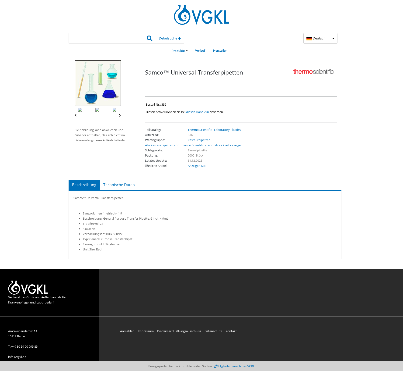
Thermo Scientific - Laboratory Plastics (214, 130)
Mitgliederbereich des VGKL (236, 366)
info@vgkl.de (17, 357)
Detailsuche (168, 38)
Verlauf (200, 50)
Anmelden (127, 331)
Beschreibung (84, 184)
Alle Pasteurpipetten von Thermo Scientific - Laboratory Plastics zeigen (194, 145)
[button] (320, 38)
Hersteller (220, 50)
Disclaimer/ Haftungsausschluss (179, 331)
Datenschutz (213, 331)
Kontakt (231, 331)
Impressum (146, 331)
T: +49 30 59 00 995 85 (23, 346)
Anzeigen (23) (197, 166)
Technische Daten (119, 184)
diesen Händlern (197, 112)
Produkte (178, 51)
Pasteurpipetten (199, 140)
